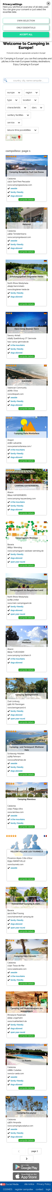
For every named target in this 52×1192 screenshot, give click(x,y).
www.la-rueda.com (15, 1073)
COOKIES (7, 1189)
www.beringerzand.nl (16, 708)
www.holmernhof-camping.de (20, 917)
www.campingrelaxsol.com (19, 237)
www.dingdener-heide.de (18, 289)
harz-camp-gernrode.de (18, 342)
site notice (29, 1184)
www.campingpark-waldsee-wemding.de (25, 551)
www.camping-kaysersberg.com (21, 498)
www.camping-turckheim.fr (19, 655)
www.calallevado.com (17, 969)
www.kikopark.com (15, 394)
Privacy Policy (44, 1184)
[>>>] (26, 1159)
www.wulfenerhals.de (16, 760)
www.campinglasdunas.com (19, 185)
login (48, 1189)
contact (39, 1189)
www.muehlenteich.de (17, 1021)
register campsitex (24, 1189)
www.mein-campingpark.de (19, 603)
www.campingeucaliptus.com (20, 1126)
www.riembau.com (15, 812)
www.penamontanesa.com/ (19, 446)
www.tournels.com (15, 864)
